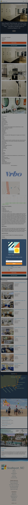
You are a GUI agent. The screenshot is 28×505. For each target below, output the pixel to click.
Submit (14, 263)
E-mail (7, 259)
